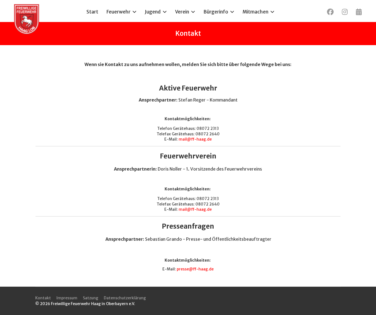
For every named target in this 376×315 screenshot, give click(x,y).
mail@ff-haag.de (195, 139)
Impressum (66, 297)
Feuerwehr (118, 12)
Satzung (90, 297)
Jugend (153, 12)
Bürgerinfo (215, 12)
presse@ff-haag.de (195, 269)
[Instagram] (345, 12)
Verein (182, 12)
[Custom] (359, 12)
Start (92, 12)
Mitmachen (255, 12)
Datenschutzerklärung (125, 297)
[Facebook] (330, 12)
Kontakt (43, 297)
